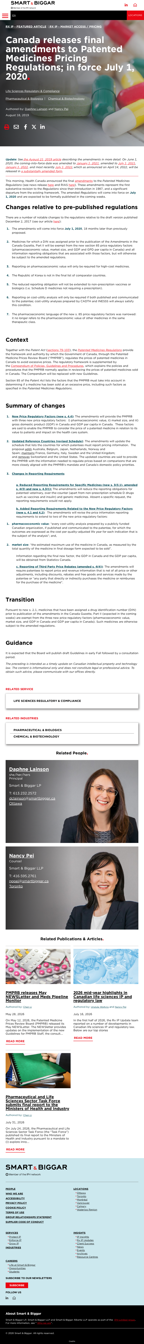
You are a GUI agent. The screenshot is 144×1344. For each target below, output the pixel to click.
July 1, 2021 (126, 163)
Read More (118, 836)
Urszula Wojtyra (100, 1007)
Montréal (82, 1199)
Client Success (85, 1243)
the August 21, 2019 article (42, 159)
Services (12, 1232)
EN (14, 15)
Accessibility (15, 1198)
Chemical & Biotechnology (66, 98)
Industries (13, 1247)
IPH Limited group (124, 1320)
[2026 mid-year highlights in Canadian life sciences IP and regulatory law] (105, 966)
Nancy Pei (61, 109)
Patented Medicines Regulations (100, 350)
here (51, 185)
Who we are (14, 1193)
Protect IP (15, 1236)
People (10, 1188)
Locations (135, 15)
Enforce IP (15, 1240)
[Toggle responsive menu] (5, 15)
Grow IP (14, 1243)
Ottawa (81, 1193)
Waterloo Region (87, 1209)
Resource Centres (87, 1256)
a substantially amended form (41, 171)
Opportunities (17, 1268)
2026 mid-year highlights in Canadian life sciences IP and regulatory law (102, 996)
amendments (84, 181)
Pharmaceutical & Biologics (24, 98)
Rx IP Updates (85, 1240)
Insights (79, 1232)
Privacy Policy (16, 1203)
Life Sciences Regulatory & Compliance (33, 91)
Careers (12, 1260)
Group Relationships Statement (29, 1217)
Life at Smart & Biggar (22, 1265)
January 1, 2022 (17, 167)
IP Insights (83, 1236)
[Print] (6, 127)
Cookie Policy (16, 1207)
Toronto (81, 1196)
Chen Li (27, 1007)
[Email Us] (135, 5)
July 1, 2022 (63, 167)
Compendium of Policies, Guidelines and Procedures (47, 366)
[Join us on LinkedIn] (126, 5)
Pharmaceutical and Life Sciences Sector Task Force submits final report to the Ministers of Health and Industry (37, 1102)
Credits (72, 1341)
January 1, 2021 (88, 163)
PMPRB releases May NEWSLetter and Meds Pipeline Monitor (37, 996)
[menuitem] (72, 701)
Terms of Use (15, 1212)
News (80, 1246)
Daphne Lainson (36, 109)
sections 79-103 (58, 350)
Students (14, 1271)
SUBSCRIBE (16, 1285)
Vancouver (83, 1203)
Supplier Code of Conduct (25, 1221)
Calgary (81, 1206)
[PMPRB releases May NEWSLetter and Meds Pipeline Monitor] (38, 966)
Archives (82, 1253)
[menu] (72, 701)
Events (81, 1250)
